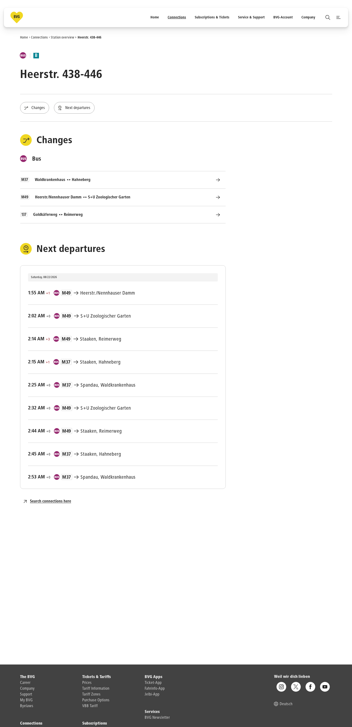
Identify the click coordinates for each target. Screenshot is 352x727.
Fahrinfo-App (155, 689)
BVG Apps (153, 677)
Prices (87, 683)
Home (24, 37)
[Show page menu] (338, 17)
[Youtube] (325, 687)
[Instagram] (281, 687)
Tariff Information (95, 689)
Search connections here (50, 501)
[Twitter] (296, 687)
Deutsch (286, 704)
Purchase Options (96, 700)
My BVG (26, 700)
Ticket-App (153, 683)
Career (25, 683)
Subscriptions (94, 724)
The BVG (27, 677)
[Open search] (328, 17)
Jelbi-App (152, 694)
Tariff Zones (91, 694)
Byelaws (26, 706)
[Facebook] (310, 687)
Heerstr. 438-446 (89, 37)
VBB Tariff (90, 706)
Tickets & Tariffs (96, 677)
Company (27, 689)
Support (26, 694)
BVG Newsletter (157, 718)
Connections (39, 37)
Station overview (62, 37)
